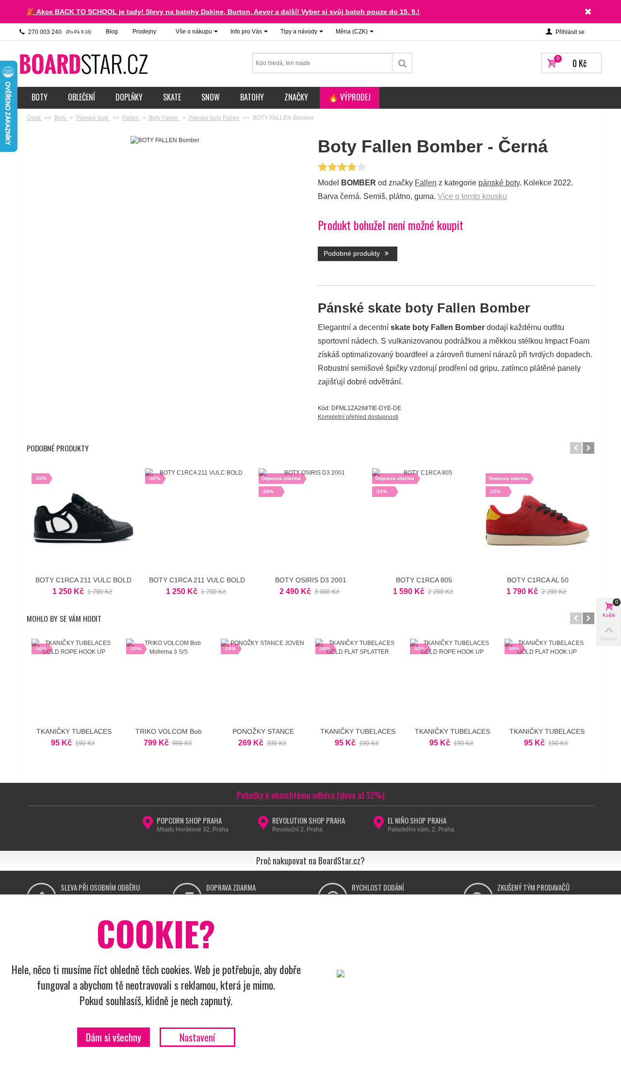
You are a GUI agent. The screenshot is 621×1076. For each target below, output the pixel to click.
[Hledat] (402, 63)
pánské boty (499, 183)
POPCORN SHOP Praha (189, 820)
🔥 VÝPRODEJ (349, 97)
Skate (172, 97)
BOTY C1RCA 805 (424, 580)
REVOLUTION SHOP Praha (308, 820)
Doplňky (129, 97)
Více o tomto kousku (472, 196)
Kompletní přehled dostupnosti (358, 417)
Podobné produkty (353, 253)
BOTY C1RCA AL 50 (538, 580)
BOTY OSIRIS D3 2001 (310, 580)
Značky (296, 97)
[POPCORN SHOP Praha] (147, 825)
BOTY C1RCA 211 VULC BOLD (83, 580)
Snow (210, 97)
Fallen (426, 183)
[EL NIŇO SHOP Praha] (378, 825)
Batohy (252, 97)
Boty (40, 97)
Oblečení (81, 97)
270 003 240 (59, 32)
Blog (112, 31)
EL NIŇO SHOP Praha (417, 820)
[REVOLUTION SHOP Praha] (263, 825)
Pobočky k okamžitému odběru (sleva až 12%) (311, 795)
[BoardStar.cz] (84, 63)
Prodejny (144, 31)
